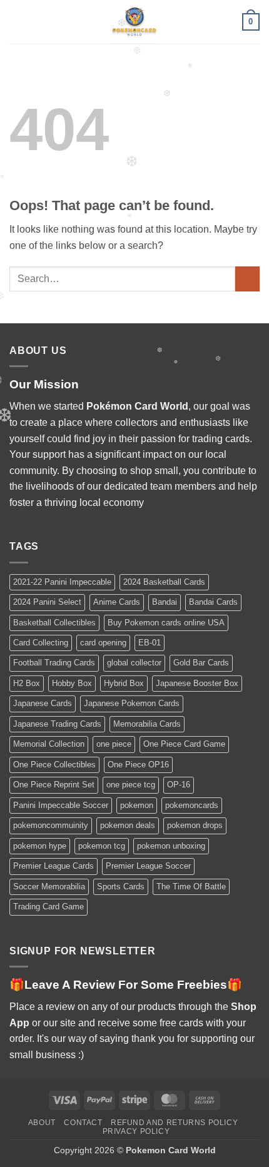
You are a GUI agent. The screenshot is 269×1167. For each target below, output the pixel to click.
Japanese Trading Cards (57, 724)
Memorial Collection (48, 744)
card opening (103, 642)
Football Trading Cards (54, 662)
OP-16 (178, 784)
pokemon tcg (101, 846)
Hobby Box (72, 683)
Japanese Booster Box (197, 683)
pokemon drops (195, 825)
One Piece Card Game (184, 744)
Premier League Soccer (148, 866)
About (42, 1122)
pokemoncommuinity (50, 825)
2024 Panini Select (47, 602)
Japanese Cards (42, 703)
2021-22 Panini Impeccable (62, 582)
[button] (16, 21)
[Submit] (247, 278)
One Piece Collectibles (54, 764)
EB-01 (149, 642)
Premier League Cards (53, 866)
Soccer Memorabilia (49, 886)
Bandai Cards (213, 602)
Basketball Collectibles (54, 622)
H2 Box (26, 683)
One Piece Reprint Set (53, 784)
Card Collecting (40, 642)
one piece (113, 744)
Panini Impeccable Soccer (60, 805)
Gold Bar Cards (201, 662)
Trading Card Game (48, 906)
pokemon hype (39, 846)
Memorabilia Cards (147, 724)
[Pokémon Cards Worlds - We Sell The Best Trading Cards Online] (134, 22)
